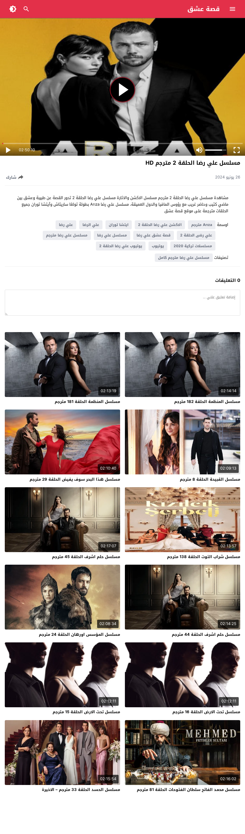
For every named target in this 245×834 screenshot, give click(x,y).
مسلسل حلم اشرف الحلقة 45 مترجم (86, 556)
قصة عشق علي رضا (154, 235)
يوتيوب (158, 246)
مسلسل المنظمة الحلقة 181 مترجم (87, 401)
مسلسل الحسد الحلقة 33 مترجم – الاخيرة (81, 789)
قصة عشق (203, 9)
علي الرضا (90, 225)
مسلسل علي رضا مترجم (67, 235)
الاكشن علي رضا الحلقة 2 (160, 225)
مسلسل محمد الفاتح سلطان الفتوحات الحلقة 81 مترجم (188, 789)
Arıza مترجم (201, 225)
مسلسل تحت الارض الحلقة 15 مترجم (86, 712)
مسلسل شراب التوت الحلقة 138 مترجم (203, 556)
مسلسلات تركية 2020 (193, 246)
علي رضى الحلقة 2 (196, 235)
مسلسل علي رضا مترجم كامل (183, 257)
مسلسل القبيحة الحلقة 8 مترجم (210, 479)
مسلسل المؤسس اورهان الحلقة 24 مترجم (79, 634)
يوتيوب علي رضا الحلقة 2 (120, 246)
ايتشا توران (118, 225)
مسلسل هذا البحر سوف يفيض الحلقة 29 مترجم (75, 479)
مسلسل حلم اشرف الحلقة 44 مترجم (206, 634)
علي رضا (66, 225)
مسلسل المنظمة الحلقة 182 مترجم (207, 401)
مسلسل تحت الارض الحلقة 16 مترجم (206, 712)
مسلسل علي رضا (112, 235)
